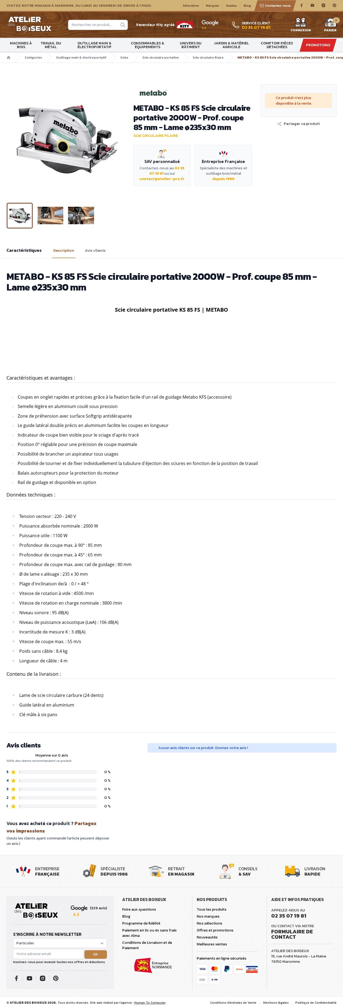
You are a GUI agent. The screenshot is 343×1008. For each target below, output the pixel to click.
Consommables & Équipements (147, 45)
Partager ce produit (302, 124)
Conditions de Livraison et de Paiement (147, 945)
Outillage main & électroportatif (94, 45)
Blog (247, 5)
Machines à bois (21, 45)
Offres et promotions (215, 930)
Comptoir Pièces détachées (277, 45)
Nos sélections (209, 923)
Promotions (318, 45)
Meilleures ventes (212, 944)
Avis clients (95, 250)
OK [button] (95, 954)
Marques (212, 5)
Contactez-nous (278, 5)
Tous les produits (211, 909)
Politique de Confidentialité (316, 1003)
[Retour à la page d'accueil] (36, 911)
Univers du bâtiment (191, 45)
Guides (231, 5)
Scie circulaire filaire (208, 57)
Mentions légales (276, 1003)
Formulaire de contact (292, 934)
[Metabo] (192, 92)
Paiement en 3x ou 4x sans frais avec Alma (149, 932)
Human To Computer (150, 1002)
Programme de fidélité (141, 923)
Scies (124, 57)
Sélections (191, 5)
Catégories (33, 57)
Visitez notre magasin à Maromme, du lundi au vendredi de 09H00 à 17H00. (78, 5)
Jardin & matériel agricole (231, 45)
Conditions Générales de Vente (233, 1003)
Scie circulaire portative (160, 57)
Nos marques (208, 916)
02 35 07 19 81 (288, 916)
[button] (11, 139)
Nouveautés (207, 937)
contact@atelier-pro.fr (162, 179)
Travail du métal (50, 45)
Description (63, 250)
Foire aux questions (139, 909)
